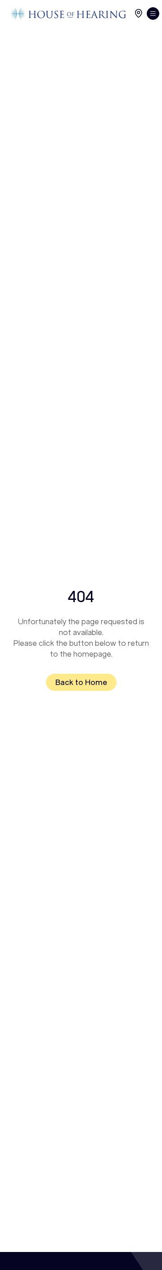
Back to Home (81, 682)
